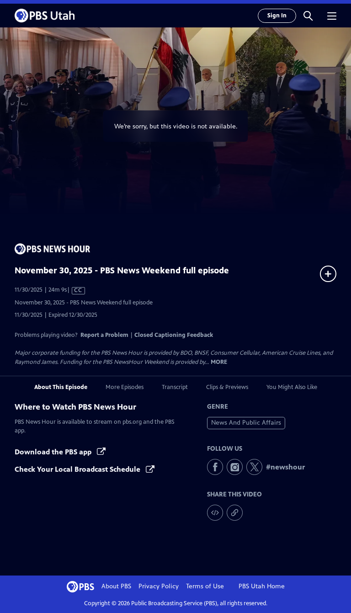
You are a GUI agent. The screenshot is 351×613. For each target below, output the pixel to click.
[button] (308, 15)
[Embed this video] (215, 513)
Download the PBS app (54, 452)
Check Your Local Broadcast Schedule (78, 469)
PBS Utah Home (262, 586)
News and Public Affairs (246, 422)
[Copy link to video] (235, 513)
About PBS (116, 586)
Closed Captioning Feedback (173, 335)
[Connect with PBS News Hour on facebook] (215, 467)
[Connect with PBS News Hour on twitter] (254, 467)
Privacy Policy (158, 586)
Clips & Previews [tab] (227, 387)
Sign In (277, 15)
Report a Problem (104, 335)
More (219, 362)
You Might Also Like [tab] (291, 387)
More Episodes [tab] (125, 387)
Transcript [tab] (175, 387)
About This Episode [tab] (60, 387)
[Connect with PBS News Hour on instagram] (235, 467)
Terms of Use (205, 586)
